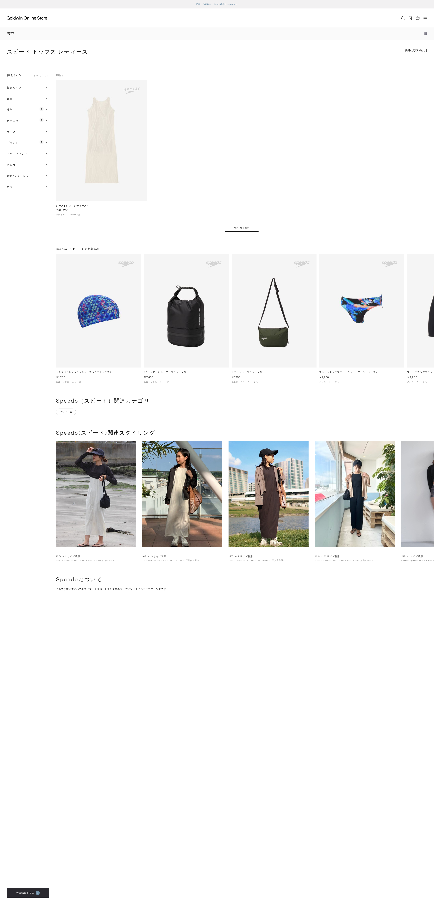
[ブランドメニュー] (425, 33)
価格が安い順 (414, 50)
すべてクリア (41, 75)
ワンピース (66, 411)
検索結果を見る (27, 892)
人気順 (401, 63)
